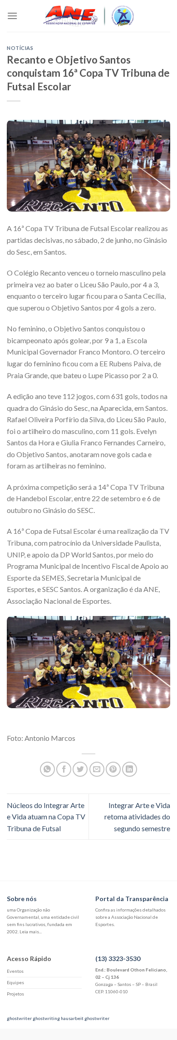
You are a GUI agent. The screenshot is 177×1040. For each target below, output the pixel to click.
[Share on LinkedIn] (129, 769)
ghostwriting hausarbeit (58, 1018)
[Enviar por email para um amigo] (96, 769)
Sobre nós (22, 898)
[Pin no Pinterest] (113, 769)
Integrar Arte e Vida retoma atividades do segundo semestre (137, 817)
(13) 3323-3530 (117, 958)
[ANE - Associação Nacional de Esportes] (88, 16)
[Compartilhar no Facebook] (63, 769)
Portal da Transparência (131, 898)
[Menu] (12, 16)
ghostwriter (19, 1018)
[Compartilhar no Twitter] (80, 769)
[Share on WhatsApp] (47, 769)
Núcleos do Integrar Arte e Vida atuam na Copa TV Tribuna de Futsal (46, 817)
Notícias (20, 48)
